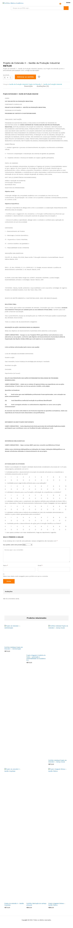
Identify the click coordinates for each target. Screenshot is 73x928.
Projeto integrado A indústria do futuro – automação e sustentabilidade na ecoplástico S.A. (36, 658)
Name (5, 565)
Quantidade (6, 75)
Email (40, 565)
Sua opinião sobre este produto (12, 544)
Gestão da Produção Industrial (18, 84)
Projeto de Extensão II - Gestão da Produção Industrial (45, 84)
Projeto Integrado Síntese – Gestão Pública (56, 904)
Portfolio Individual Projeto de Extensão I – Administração (13, 648)
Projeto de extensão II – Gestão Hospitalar (14, 904)
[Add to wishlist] (39, 76)
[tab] (28, 87)
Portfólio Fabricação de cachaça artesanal (36, 904)
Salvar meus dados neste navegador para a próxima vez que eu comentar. (25, 576)
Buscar (66, 8)
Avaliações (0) (43, 86)
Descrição (28, 86)
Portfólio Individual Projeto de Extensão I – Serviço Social (57, 761)
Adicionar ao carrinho (25, 77)
